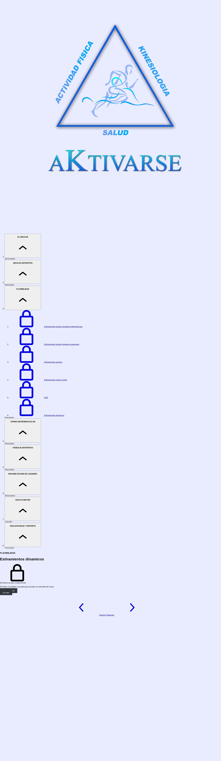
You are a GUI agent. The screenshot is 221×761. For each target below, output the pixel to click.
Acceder (6, 593)
